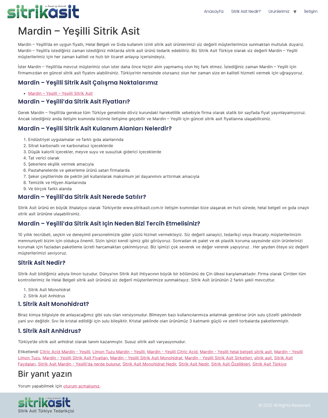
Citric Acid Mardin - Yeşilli (65, 351)
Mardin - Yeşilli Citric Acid (172, 351)
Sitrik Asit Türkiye (269, 363)
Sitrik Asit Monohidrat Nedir (149, 363)
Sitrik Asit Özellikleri (230, 363)
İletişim (310, 11)
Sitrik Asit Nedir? (246, 11)
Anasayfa (213, 11)
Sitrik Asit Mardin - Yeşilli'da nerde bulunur (79, 363)
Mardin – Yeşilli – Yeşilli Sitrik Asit (60, 93)
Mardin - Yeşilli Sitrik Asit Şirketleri (218, 357)
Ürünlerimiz (279, 11)
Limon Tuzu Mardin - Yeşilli (119, 351)
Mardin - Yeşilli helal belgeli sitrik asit (236, 351)
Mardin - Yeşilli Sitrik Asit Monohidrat (146, 357)
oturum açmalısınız (81, 386)
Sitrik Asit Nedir (194, 363)
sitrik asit (263, 357)
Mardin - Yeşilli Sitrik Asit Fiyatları (75, 357)
